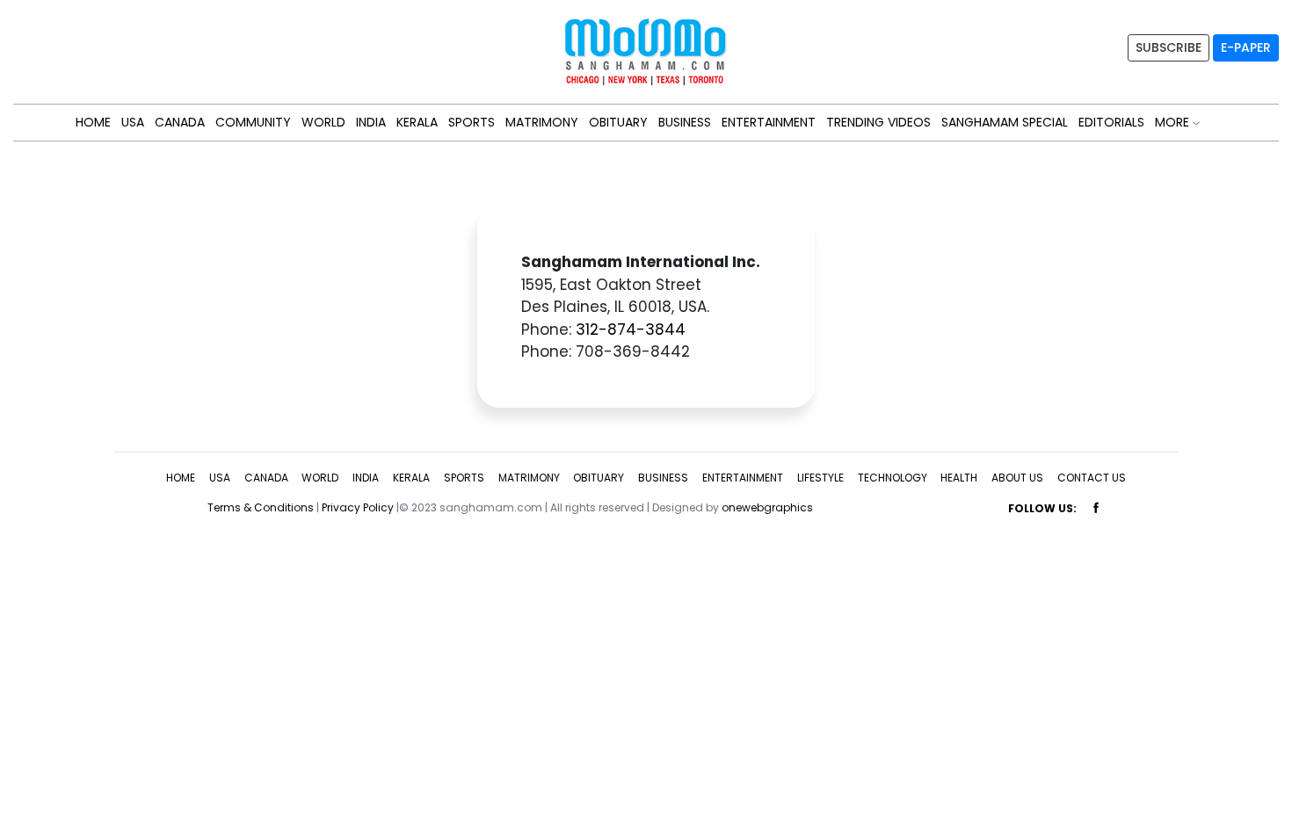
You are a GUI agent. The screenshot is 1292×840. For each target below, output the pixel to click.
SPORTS (471, 122)
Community (253, 122)
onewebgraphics (767, 507)
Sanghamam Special (1004, 122)
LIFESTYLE (820, 477)
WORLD (323, 122)
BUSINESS (684, 122)
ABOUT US (1017, 477)
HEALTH (958, 477)
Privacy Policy (358, 507)
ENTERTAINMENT (769, 122)
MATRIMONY (541, 122)
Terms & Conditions (260, 507)
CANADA (180, 122)
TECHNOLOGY (892, 477)
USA (132, 122)
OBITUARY (618, 122)
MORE (1174, 122)
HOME (93, 122)
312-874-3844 (631, 329)
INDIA (371, 122)
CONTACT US (1091, 477)
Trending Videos (878, 122)
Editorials (1111, 122)
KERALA (417, 122)
